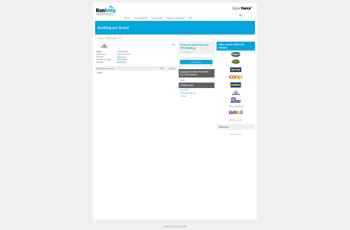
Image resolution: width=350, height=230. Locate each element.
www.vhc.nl (121, 57)
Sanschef (184, 90)
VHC (185, 85)
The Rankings (140, 18)
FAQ (190, 18)
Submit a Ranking (175, 18)
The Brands (157, 18)
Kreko (183, 96)
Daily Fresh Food (236, 106)
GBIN (98, 52)
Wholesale (121, 62)
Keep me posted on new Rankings (194, 46)
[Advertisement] (236, 177)
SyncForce (184, 72)
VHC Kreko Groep (188, 93)
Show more (224, 127)
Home (127, 18)
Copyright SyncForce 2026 (175, 226)
